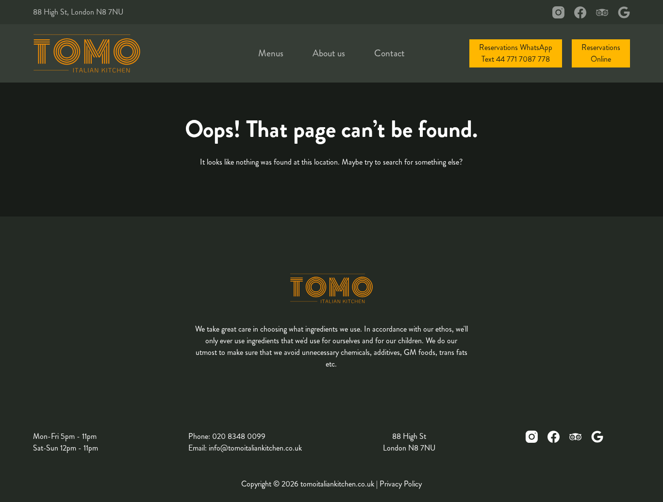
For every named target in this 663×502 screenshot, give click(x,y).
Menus (270, 53)
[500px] (624, 12)
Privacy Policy (401, 483)
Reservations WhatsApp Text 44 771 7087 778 (515, 53)
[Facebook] (580, 12)
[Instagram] (558, 12)
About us (329, 53)
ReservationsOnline (600, 53)
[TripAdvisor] (602, 12)
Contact (389, 53)
